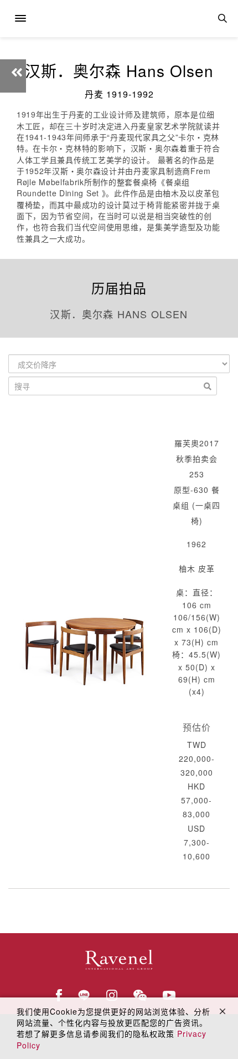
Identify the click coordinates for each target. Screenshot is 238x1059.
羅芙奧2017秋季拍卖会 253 (196, 458)
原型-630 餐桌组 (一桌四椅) (196, 505)
